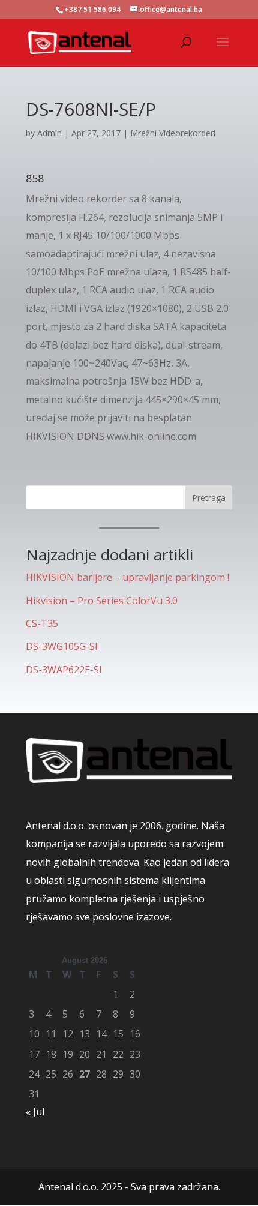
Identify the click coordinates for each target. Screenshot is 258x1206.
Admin (49, 133)
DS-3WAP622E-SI (64, 669)
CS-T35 (42, 623)
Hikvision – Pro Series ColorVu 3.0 (102, 600)
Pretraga (209, 497)
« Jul (35, 1111)
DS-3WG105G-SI (62, 646)
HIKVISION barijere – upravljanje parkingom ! (127, 577)
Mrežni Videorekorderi (172, 133)
